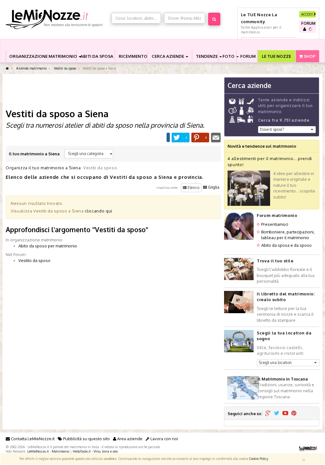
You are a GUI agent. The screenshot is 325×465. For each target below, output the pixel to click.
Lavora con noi (163, 438)
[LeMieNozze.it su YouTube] (285, 413)
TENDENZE (207, 56)
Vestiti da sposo (64, 68)
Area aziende (129, 438)
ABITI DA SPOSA (96, 56)
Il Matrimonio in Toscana (283, 378)
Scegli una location (275, 362)
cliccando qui (98, 210)
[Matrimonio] (57, 19)
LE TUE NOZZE (276, 56)
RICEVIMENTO (133, 56)
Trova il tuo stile (275, 260)
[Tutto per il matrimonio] (7, 68)
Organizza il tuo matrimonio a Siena (43, 167)
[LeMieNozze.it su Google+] (268, 413)
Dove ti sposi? (272, 129)
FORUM (248, 56)
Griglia (213, 187)
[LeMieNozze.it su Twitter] (276, 413)
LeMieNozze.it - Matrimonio (48, 451)
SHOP (309, 56)
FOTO (228, 56)
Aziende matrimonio (31, 68)
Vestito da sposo (34, 260)
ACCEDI (307, 14)
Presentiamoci (274, 224)
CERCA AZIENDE (168, 56)
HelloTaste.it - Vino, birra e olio (95, 451)
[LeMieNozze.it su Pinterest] (293, 413)
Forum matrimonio (277, 215)
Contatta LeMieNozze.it (32, 438)
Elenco (193, 187)
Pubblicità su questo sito (86, 438)
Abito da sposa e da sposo (286, 245)
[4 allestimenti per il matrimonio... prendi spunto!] (249, 187)
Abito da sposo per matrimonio (47, 245)
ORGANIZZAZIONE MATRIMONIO (42, 56)
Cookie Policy (258, 458)
